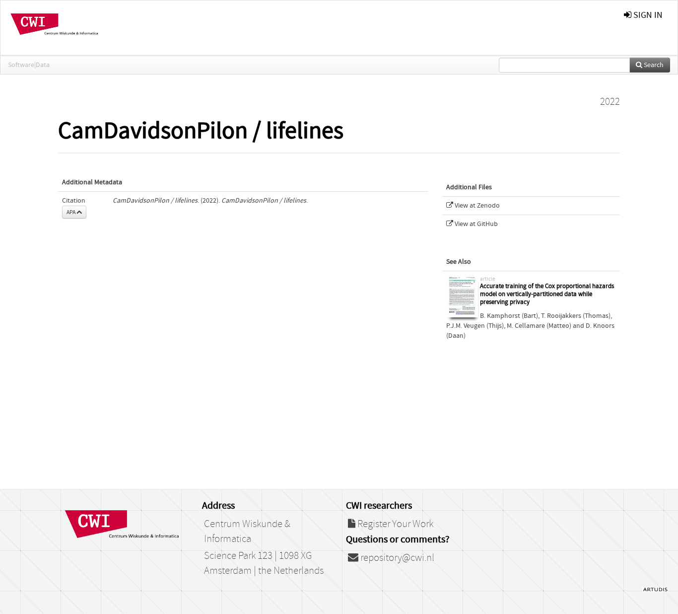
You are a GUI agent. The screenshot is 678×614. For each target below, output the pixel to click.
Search (653, 65)
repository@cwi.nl (396, 558)
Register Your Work (394, 524)
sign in (647, 15)
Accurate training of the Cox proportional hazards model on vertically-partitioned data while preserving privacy (547, 294)
